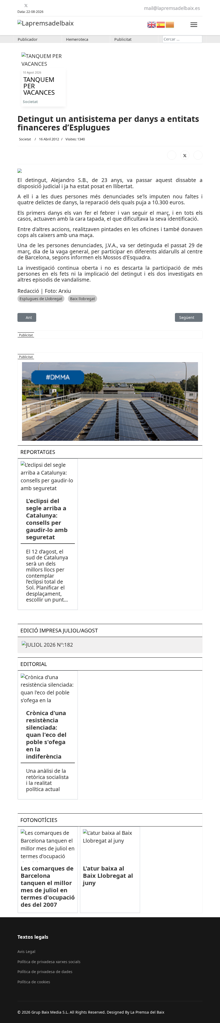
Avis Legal (26, 951)
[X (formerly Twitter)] (184, 155)
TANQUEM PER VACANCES (39, 86)
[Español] (161, 24)
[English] (151, 24)
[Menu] (193, 25)
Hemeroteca (77, 39)
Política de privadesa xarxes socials (48, 961)
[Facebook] (19, 5)
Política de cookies (33, 981)
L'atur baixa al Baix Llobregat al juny (108, 875)
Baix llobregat (82, 298)
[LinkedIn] (198, 155)
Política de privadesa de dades (44, 971)
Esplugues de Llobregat (41, 298)
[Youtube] (33, 5)
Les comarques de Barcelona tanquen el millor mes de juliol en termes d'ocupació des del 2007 (48, 886)
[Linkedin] (39, 5)
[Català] (170, 24)
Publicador (28, 39)
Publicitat (122, 39)
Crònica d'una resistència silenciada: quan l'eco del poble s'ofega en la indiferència (46, 734)
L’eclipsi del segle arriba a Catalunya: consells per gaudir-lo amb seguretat (47, 519)
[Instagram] (46, 5)
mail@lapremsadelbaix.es (172, 8)
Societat (30, 101)
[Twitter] (26, 5)
